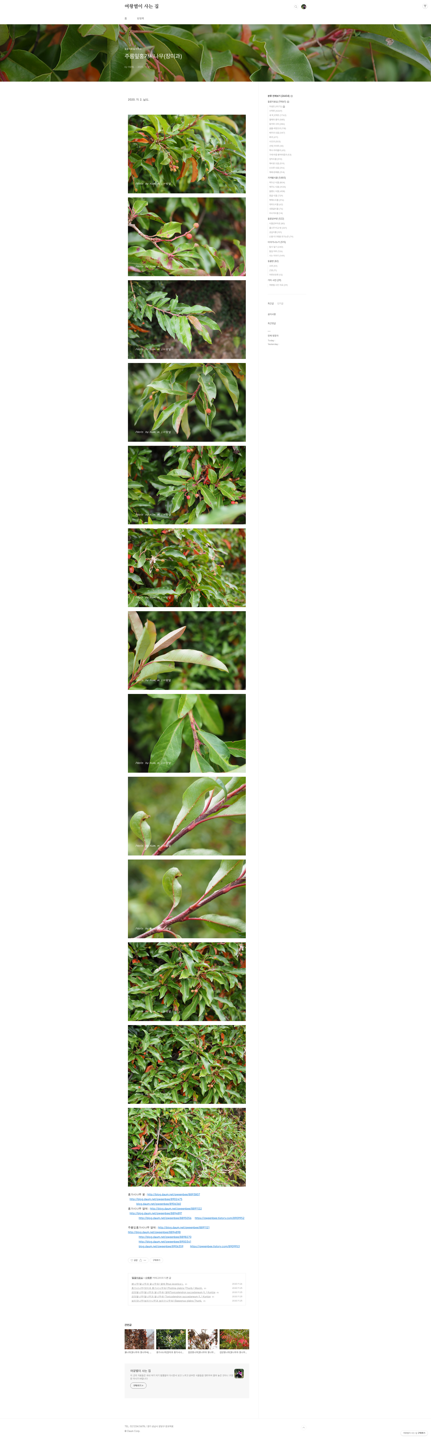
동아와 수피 (277, 124)
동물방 (273, 261)
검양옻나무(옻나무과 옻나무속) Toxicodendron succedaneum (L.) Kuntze (171, 1296)
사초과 (275, 141)
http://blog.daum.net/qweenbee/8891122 (176, 1208)
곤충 (273, 270)
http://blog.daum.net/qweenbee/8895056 (165, 1218)
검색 (296, 6)
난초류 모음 (277, 168)
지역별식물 (277, 177)
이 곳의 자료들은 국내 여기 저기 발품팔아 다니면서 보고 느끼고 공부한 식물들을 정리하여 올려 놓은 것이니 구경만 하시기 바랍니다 (181, 1377)
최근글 (271, 303)
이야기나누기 (277, 242)
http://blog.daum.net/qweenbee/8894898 (154, 1232)
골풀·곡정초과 (277, 128)
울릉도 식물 (277, 191)
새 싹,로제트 (277, 115)
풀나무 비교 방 (278, 228)
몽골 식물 (276, 195)
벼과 (273, 137)
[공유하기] (141, 1260)
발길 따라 (276, 251)
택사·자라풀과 (277, 150)
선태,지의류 (276, 146)
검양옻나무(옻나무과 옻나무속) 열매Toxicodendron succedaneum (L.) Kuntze (173, 1292)
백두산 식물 (277, 182)
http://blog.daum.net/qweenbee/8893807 (173, 1194)
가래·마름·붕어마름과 (280, 154)
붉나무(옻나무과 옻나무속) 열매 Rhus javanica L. (157, 1283)
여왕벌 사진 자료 (278, 285)
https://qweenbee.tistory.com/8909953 (215, 1246)
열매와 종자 (277, 119)
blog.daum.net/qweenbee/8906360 (158, 1203)
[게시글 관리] (145, 1260)
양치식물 (275, 159)
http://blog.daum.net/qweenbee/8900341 (165, 1241)
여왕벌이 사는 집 (142, 6)
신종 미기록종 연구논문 (281, 236)
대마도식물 (276, 204)
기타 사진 (274, 280)
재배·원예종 (277, 172)
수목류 (148, 1277)
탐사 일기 (276, 247)
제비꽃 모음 (277, 163)
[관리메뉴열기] (425, 5)
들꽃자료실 (137, 1277)
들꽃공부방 (276, 218)
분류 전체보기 (279, 96)
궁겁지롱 (275, 232)
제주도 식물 (277, 187)
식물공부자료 (277, 223)
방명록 (140, 18)
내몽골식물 (276, 209)
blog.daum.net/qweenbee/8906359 (161, 1246)
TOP (303, 1427)
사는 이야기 (277, 255)
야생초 (275, 106)
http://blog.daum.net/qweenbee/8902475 (156, 1199)
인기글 (280, 303)
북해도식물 (276, 200)
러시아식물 (276, 213)
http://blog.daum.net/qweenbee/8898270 (165, 1237)
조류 (273, 266)
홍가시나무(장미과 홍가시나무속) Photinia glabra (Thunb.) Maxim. (167, 1288)
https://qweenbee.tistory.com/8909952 (219, 1218)
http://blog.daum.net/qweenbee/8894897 (156, 1213)
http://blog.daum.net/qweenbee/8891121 (183, 1227)
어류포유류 (276, 274)
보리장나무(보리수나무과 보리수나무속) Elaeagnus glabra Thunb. (166, 1300)
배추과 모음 (277, 133)
